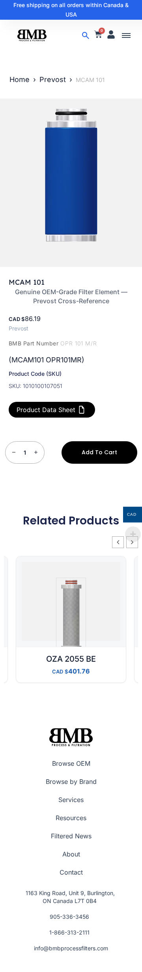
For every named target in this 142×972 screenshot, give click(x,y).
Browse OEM (71, 763)
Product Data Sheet (46, 410)
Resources (71, 818)
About (71, 854)
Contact (71, 872)
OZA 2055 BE (71, 659)
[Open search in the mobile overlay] (86, 35)
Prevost (52, 79)
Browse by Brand (71, 781)
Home (19, 79)
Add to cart (99, 452)
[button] (126, 35)
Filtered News (71, 836)
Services (71, 800)
